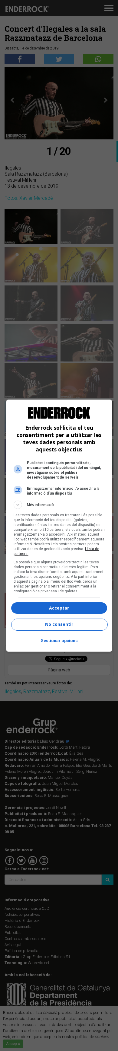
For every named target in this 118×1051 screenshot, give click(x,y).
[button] (59, 505)
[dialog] (59, 526)
